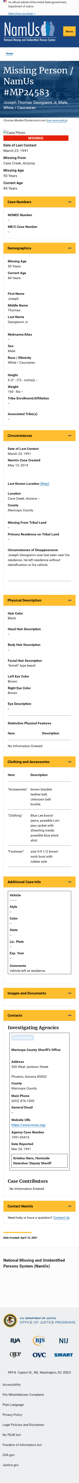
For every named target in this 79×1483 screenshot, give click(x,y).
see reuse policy (56, 120)
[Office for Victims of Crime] (39, 1355)
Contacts (15, 1015)
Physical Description (25, 600)
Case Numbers (19, 202)
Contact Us (61, 1218)
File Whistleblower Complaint (23, 1395)
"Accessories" (17, 789)
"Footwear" (16, 851)
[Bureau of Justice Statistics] (39, 1344)
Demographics (19, 248)
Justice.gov (11, 1465)
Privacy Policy (12, 1415)
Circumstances (20, 436)
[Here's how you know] (39, 7)
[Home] (29, 31)
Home (9, 53)
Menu (69, 31)
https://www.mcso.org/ (28, 1125)
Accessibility (12, 1385)
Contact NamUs (20, 1206)
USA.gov (9, 1455)
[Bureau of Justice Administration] (15, 1339)
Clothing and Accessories (29, 762)
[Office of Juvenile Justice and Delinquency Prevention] (15, 1356)
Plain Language (13, 1405)
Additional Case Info (24, 882)
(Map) (44, 484)
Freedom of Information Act (22, 1445)
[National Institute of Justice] (63, 1339)
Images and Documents (27, 993)
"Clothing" (15, 815)
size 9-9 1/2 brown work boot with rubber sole (44, 856)
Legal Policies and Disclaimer (23, 1425)
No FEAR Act (12, 1435)
